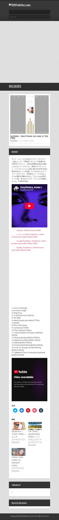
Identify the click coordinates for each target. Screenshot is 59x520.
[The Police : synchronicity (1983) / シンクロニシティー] (35, 426)
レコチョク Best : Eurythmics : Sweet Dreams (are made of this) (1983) (28, 235)
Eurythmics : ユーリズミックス (22, 140)
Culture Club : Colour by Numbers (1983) (18, 461)
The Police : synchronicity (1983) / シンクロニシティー (35, 435)
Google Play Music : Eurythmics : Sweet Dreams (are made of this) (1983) (29, 242)
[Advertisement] (29, 51)
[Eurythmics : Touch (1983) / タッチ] (18, 426)
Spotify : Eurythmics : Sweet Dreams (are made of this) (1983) (28, 248)
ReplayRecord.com (27, 516)
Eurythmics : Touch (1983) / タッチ (18, 434)
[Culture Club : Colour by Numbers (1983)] (18, 452)
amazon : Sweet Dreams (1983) (28, 230)
